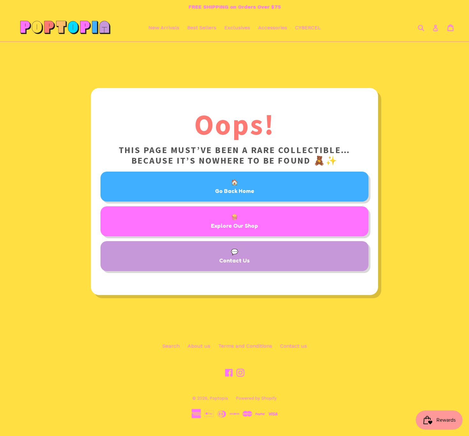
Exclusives (237, 28)
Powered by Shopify (256, 398)
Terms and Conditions (245, 346)
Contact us (293, 346)
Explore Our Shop (234, 225)
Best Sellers (201, 28)
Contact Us (234, 260)
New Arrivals (163, 28)
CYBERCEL (308, 28)
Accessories (272, 28)
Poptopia (219, 398)
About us (199, 346)
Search (171, 346)
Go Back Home (234, 190)
